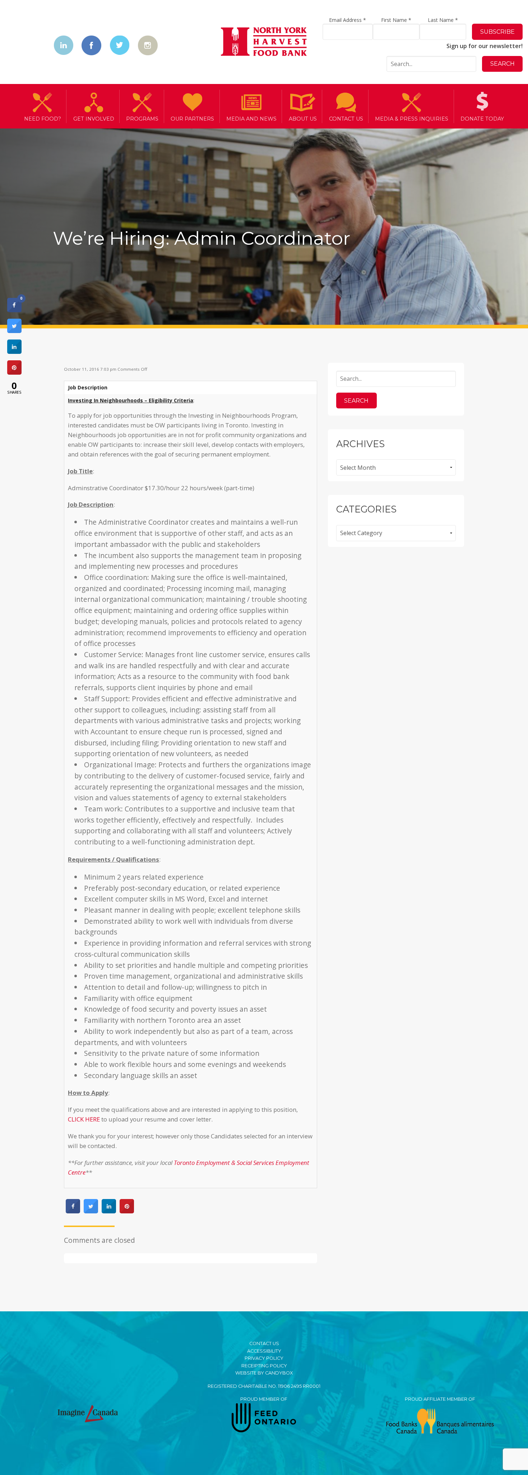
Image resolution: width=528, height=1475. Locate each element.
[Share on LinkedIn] (14, 351)
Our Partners (192, 119)
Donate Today (482, 119)
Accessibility (264, 1351)
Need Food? (42, 119)
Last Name (443, 20)
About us (303, 119)
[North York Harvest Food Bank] (264, 42)
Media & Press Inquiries (411, 119)
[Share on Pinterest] (127, 1211)
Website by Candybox (264, 1373)
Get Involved (93, 119)
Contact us (346, 119)
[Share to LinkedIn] (109, 1211)
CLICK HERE (84, 1119)
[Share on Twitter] (91, 1211)
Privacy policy (264, 1358)
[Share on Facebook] (73, 1211)
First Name (396, 20)
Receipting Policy (264, 1365)
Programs (142, 119)
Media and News (251, 119)
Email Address (347, 20)
